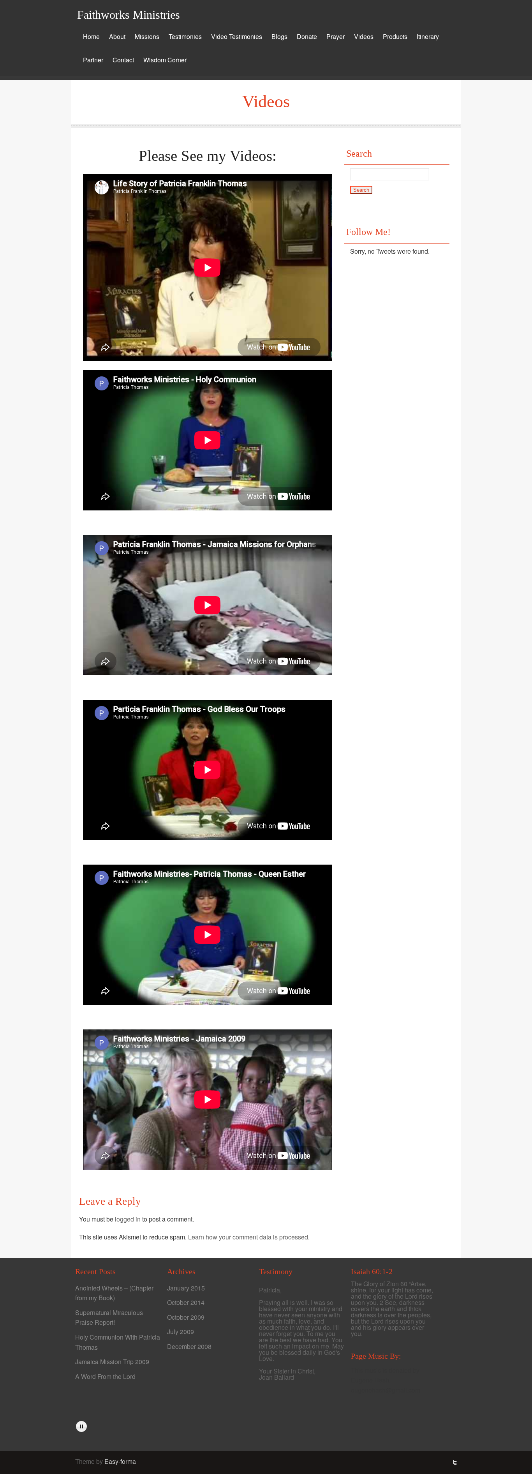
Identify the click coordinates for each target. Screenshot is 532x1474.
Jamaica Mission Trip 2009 (112, 1361)
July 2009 (180, 1331)
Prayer (335, 36)
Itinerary (428, 36)
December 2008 (189, 1346)
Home (91, 36)
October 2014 (185, 1302)
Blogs (279, 36)
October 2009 (185, 1317)
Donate (307, 36)
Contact (123, 59)
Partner (93, 59)
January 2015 (186, 1287)
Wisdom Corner (165, 59)
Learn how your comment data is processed (248, 1236)
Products (395, 36)
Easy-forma (120, 1461)
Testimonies (185, 36)
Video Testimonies (236, 36)
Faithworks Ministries (128, 14)
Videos (363, 36)
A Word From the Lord (105, 1376)
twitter (455, 1462)
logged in (128, 1219)
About (117, 36)
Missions (147, 36)
